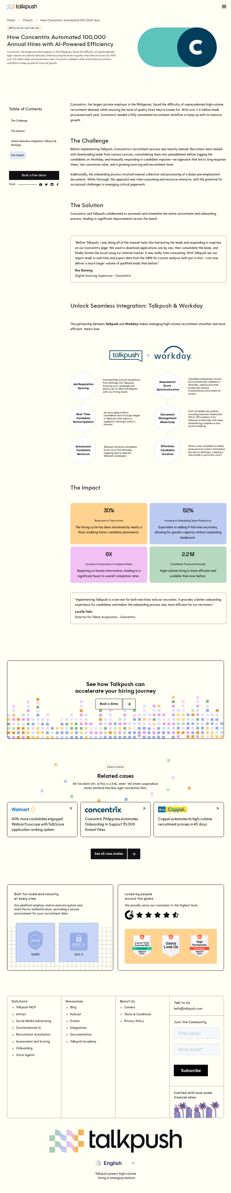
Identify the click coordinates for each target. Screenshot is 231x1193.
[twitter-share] (46, 184)
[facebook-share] (57, 184)
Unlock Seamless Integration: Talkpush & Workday (33, 143)
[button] (224, 6)
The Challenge (19, 120)
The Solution (18, 131)
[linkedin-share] (52, 184)
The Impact (17, 155)
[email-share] (40, 184)
